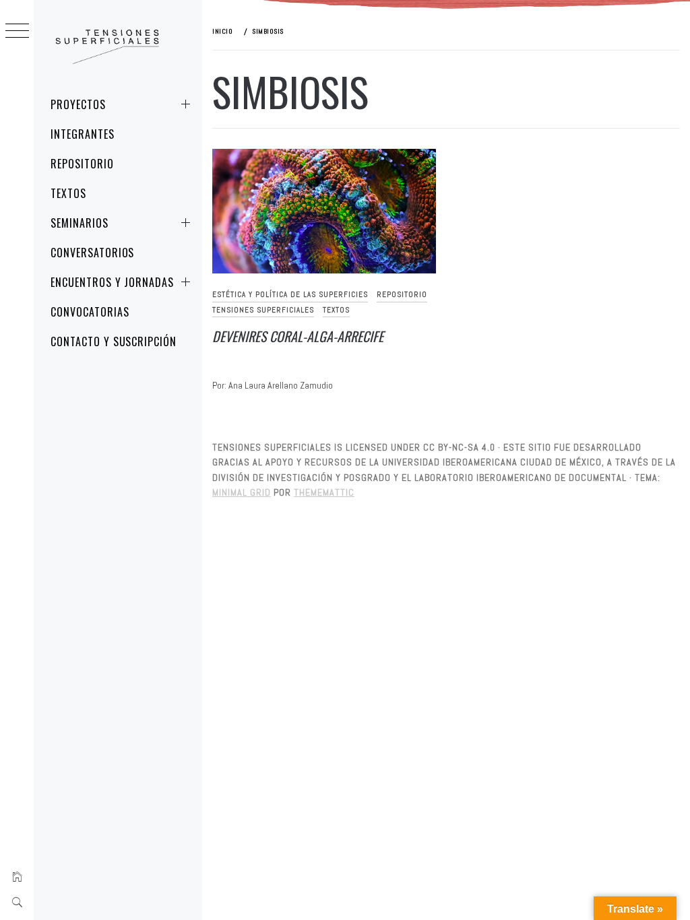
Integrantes (83, 134)
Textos (68, 193)
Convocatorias (90, 312)
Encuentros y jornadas (112, 282)
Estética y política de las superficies (290, 294)
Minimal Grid (241, 492)
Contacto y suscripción (114, 341)
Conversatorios (92, 252)
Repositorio (82, 164)
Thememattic (324, 492)
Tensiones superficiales (263, 310)
